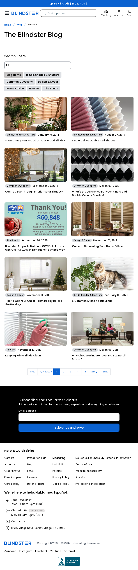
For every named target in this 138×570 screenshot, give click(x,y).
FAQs (30, 471)
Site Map (80, 477)
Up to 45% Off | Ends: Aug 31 (69, 3)
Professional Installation (90, 484)
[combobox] (68, 13)
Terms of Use (83, 464)
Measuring (58, 458)
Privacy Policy (60, 477)
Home (7, 24)
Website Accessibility (88, 471)
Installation (59, 464)
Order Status (12, 471)
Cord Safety (11, 484)
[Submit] (44, 13)
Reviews (32, 477)
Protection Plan (36, 458)
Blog (19, 24)
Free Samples (12, 477)
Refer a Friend (36, 484)
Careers (9, 458)
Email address (27, 411)
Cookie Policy (60, 484)
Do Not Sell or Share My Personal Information (103, 458)
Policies (57, 471)
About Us (9, 464)
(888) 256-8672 (21, 500)
